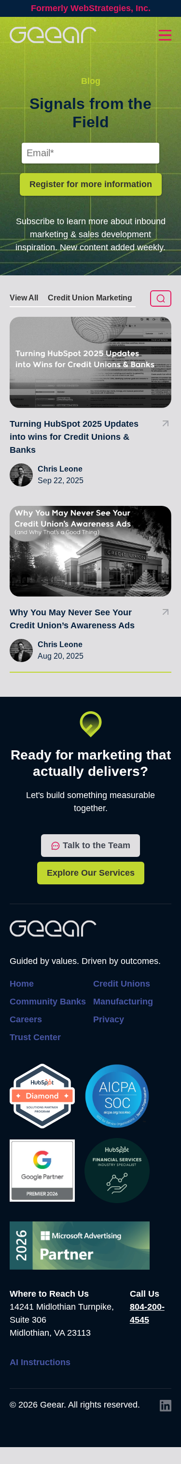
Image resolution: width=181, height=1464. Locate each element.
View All (24, 298)
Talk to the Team (96, 845)
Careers (26, 1019)
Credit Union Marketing (90, 298)
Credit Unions (121, 984)
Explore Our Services (91, 873)
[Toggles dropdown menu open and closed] (165, 35)
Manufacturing (123, 1001)
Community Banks (48, 1001)
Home (22, 984)
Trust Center (35, 1037)
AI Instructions (40, 1362)
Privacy (108, 1019)
